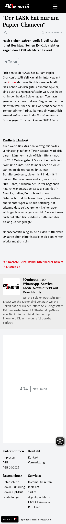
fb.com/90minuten (40, 482)
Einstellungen (11, 497)
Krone (12, 82)
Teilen (12, 61)
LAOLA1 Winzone (39, 502)
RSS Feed (34, 507)
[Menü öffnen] (55, 6)
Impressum (10, 457)
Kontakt (33, 457)
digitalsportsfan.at (39, 497)
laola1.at (33, 487)
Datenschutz (11, 482)
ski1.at (32, 492)
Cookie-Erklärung (14, 487)
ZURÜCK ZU (8, 519)
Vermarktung (36, 462)
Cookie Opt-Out (13, 492)
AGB (5, 462)
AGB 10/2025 (11, 467)
